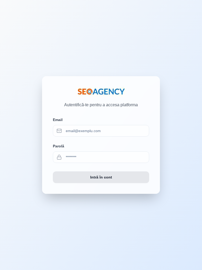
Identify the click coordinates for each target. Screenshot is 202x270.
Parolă (58, 146)
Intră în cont (101, 177)
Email (58, 120)
